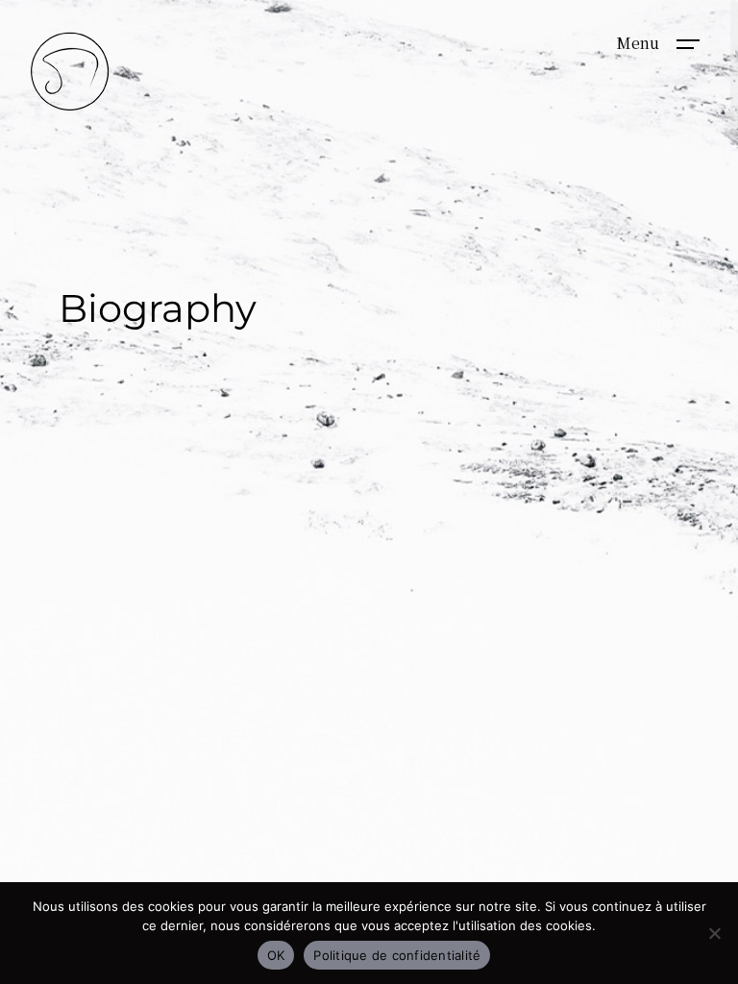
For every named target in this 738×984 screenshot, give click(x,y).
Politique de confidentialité (396, 955)
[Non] (714, 933)
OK (276, 955)
